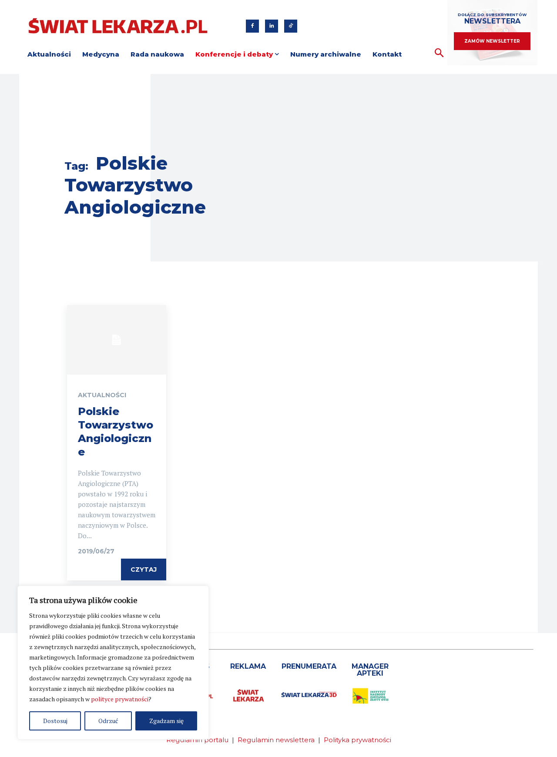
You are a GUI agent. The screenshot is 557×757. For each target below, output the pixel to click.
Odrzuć (108, 721)
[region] (113, 663)
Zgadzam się (166, 721)
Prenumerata (309, 666)
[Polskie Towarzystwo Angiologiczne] (116, 340)
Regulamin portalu (197, 740)
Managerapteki (370, 669)
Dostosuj (55, 721)
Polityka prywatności (357, 740)
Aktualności (102, 395)
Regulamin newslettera (276, 740)
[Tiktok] (290, 26)
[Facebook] (252, 26)
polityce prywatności (119, 699)
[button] (439, 53)
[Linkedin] (271, 26)
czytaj (144, 569)
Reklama (248, 666)
